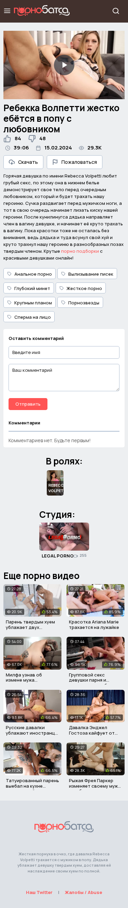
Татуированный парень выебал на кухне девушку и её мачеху (32, 785)
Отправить (28, 404)
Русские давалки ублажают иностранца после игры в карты (32, 732)
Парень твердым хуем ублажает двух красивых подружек (30, 627)
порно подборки (80, 251)
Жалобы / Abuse (83, 892)
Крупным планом (33, 303)
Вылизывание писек (90, 274)
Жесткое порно (84, 288)
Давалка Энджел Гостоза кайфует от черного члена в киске (94, 732)
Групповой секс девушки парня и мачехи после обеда (92, 680)
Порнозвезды (83, 303)
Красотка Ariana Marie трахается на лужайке (94, 624)
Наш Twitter (39, 892)
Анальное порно (33, 274)
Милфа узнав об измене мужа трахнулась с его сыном (25, 683)
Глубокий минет (32, 288)
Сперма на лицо (32, 317)
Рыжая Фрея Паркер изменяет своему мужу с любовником (94, 785)
